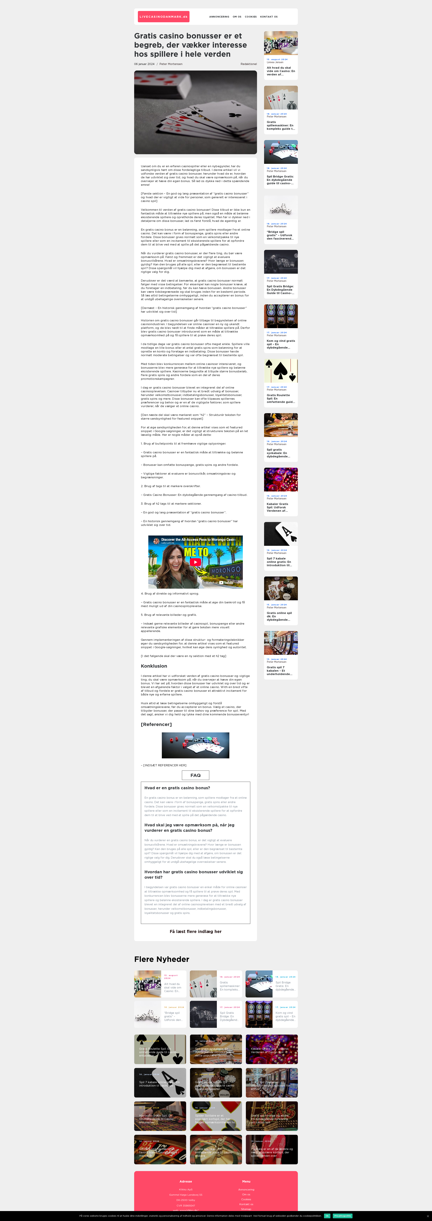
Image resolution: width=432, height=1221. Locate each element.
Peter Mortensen (170, 64)
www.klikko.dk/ (189, 1210)
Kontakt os (269, 16)
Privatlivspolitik (342, 1216)
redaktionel (249, 64)
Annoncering (219, 16)
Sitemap (246, 1209)
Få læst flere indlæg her (196, 931)
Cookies (251, 16)
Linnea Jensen (275, 62)
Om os (237, 16)
